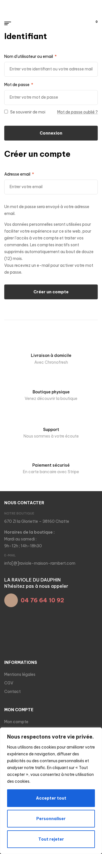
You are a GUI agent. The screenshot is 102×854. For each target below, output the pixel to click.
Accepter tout (51, 798)
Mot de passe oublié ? (77, 112)
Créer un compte (51, 291)
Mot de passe (18, 84)
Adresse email (19, 174)
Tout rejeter (51, 839)
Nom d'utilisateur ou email (30, 56)
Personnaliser (51, 818)
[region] (51, 790)
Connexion (51, 133)
